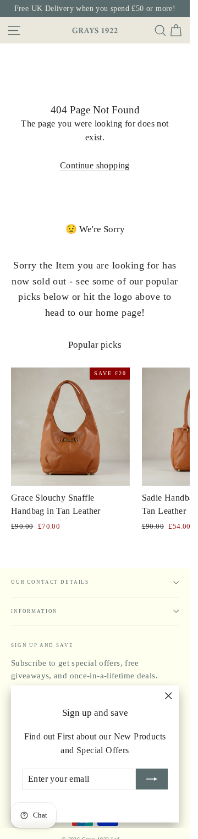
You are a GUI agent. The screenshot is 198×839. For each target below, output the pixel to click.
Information (34, 611)
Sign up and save (42, 645)
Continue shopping (95, 165)
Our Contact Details (50, 582)
